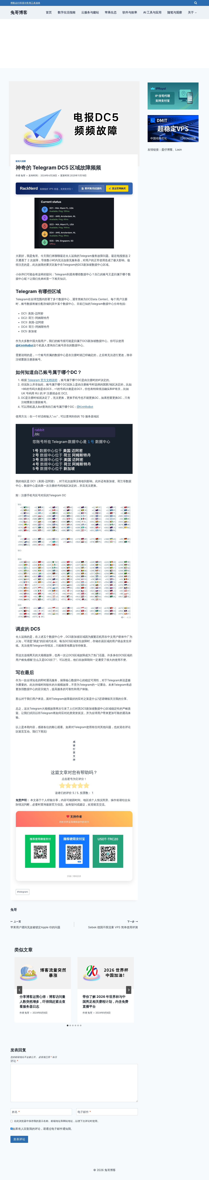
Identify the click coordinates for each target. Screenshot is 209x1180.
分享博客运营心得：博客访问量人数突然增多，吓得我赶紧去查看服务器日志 (42, 1001)
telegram (22, 891)
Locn (178, 149)
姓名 (16, 1112)
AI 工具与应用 (152, 12)
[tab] (67, 1025)
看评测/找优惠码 (93, 188)
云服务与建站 (90, 12)
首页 (49, 12)
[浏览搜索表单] (196, 3)
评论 (14, 1061)
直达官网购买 (119, 188)
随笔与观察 (174, 12)
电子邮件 (84, 1112)
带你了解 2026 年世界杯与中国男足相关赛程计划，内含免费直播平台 (105, 1001)
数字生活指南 (66, 12)
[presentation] (42, 973)
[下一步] (128, 990)
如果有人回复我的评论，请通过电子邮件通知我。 (43, 1128)
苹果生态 (111, 12)
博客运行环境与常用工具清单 (25, 2)
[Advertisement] (104, 43)
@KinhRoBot (24, 345)
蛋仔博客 (167, 149)
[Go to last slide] (19, 990)
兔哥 (23, 175)
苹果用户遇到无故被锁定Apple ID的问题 (35, 924)
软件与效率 (129, 12)
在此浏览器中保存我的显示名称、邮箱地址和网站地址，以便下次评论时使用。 (57, 1121)
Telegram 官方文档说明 (42, 380)
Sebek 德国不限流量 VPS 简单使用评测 (113, 924)
